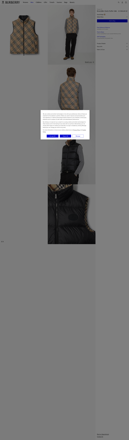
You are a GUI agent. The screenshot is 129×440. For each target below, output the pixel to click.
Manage (78, 136)
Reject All (65, 136)
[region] (65, 124)
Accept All (52, 136)
